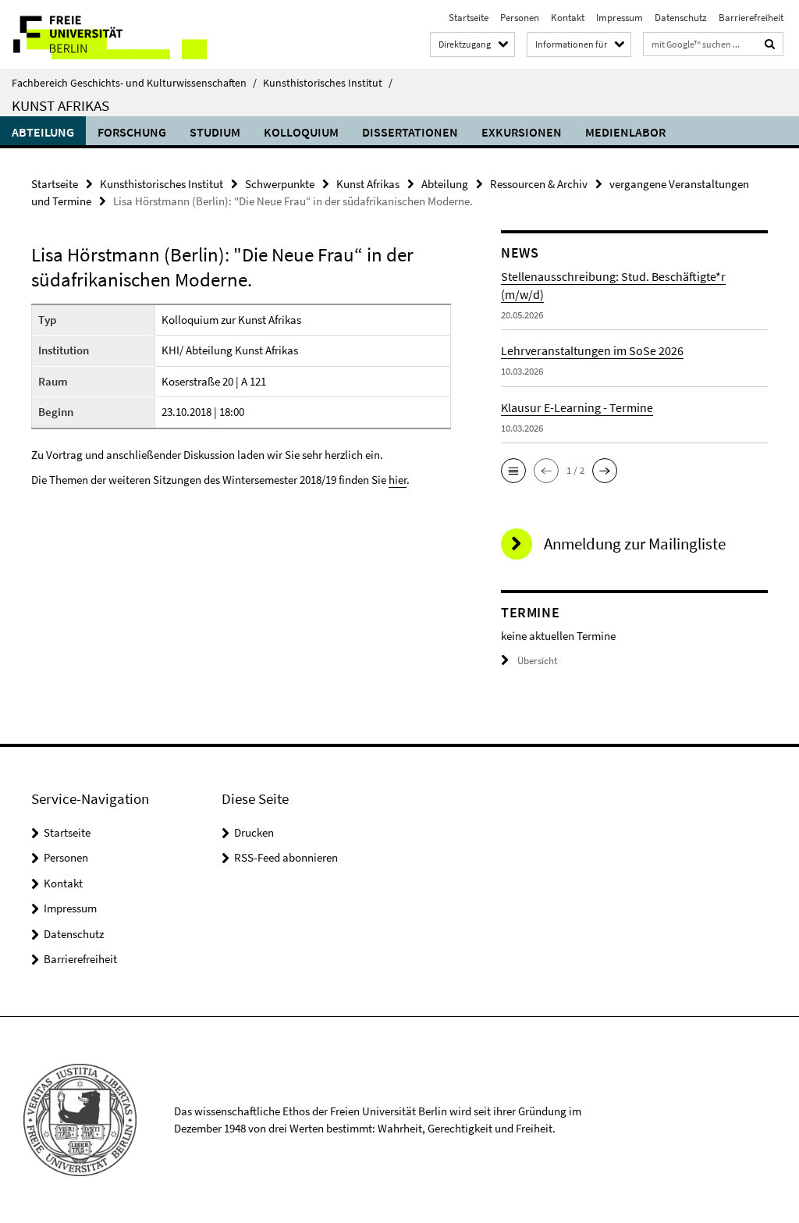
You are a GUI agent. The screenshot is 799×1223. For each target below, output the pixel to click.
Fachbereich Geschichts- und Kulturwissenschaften (134, 82)
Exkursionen (521, 132)
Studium (215, 132)
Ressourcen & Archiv (539, 183)
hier (398, 479)
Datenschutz (681, 17)
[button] (513, 470)
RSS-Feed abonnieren (286, 857)
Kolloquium (301, 132)
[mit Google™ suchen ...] (770, 44)
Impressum (619, 17)
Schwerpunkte (279, 183)
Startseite (468, 17)
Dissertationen (410, 132)
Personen (519, 17)
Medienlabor (625, 132)
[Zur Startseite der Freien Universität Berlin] (103, 34)
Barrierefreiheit (751, 17)
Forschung (132, 132)
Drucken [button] (254, 832)
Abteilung (43, 132)
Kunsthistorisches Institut (327, 82)
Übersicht (537, 660)
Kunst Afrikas (60, 105)
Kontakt (567, 17)
